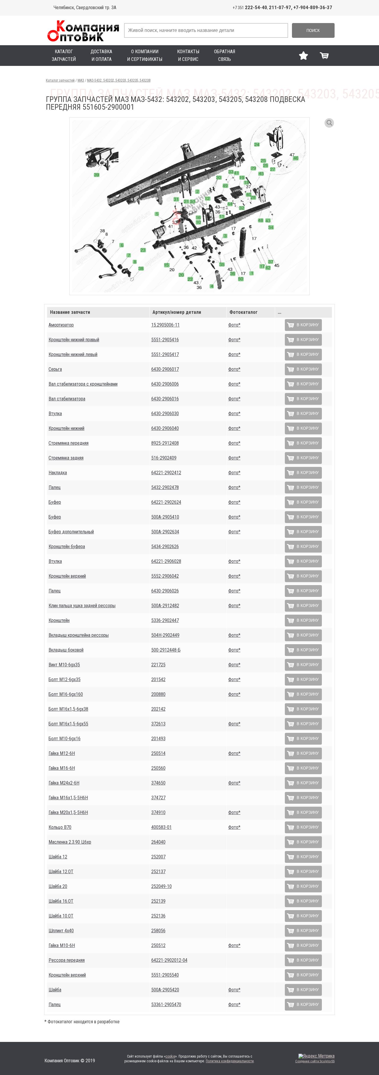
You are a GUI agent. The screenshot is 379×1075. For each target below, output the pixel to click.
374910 (158, 812)
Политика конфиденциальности (230, 1061)
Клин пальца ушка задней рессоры (82, 605)
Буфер (55, 502)
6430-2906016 (165, 399)
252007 (158, 857)
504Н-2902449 (165, 635)
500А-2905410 (165, 517)
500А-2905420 (165, 990)
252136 (158, 916)
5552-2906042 (165, 576)
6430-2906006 (165, 384)
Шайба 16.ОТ (61, 901)
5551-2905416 (165, 339)
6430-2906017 (165, 369)
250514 (158, 753)
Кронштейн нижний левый (73, 354)
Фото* (234, 325)
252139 (158, 901)
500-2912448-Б (166, 650)
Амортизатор (61, 325)
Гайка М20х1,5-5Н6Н (68, 812)
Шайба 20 (58, 886)
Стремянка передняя (69, 443)
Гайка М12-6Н (62, 753)
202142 (158, 709)
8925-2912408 (165, 443)
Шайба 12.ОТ (61, 871)
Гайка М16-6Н (62, 768)
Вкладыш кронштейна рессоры (79, 635)
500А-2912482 (165, 605)
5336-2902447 (165, 620)
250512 (158, 945)
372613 (158, 724)
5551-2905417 (165, 354)
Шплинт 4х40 (61, 930)
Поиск (313, 30)
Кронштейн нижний (66, 428)
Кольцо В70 (60, 827)
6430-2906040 (165, 428)
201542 (158, 679)
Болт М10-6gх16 (65, 738)
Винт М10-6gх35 (64, 665)
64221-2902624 (166, 502)
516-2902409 (163, 458)
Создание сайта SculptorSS (315, 1061)
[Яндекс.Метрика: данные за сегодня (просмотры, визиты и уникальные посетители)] (316, 1056)
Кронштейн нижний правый (74, 339)
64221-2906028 (166, 561)
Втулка (55, 413)
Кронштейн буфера (67, 546)
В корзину (308, 325)
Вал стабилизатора (67, 399)
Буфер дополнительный (71, 532)
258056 (158, 930)
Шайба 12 (58, 857)
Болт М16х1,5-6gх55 (68, 724)
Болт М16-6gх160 (66, 694)
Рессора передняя (67, 960)
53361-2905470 (166, 1004)
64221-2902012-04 (169, 960)
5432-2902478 (165, 487)
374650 (158, 783)
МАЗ (81, 80)
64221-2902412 (166, 472)
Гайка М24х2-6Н (64, 783)
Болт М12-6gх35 (65, 679)
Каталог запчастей (60, 80)
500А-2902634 (165, 532)
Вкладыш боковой (66, 650)
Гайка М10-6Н (62, 945)
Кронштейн (59, 620)
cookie (170, 1056)
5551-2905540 (165, 975)
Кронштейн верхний (67, 576)
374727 (158, 797)
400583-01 (161, 827)
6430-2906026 (165, 591)
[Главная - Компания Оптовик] (82, 30)
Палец (55, 487)
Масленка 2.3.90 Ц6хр (70, 842)
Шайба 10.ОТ (61, 916)
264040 (158, 842)
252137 (158, 871)
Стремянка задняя (66, 458)
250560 (158, 768)
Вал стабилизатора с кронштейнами (83, 384)
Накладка (58, 472)
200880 (158, 694)
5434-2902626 (165, 546)
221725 (158, 665)
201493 (158, 738)
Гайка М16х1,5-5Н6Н (68, 797)
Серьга (55, 369)
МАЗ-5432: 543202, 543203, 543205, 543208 (118, 80)
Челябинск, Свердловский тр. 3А (85, 7)
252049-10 (161, 886)
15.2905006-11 (165, 325)
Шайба (55, 990)
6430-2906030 (165, 413)
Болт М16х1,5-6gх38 (68, 709)
